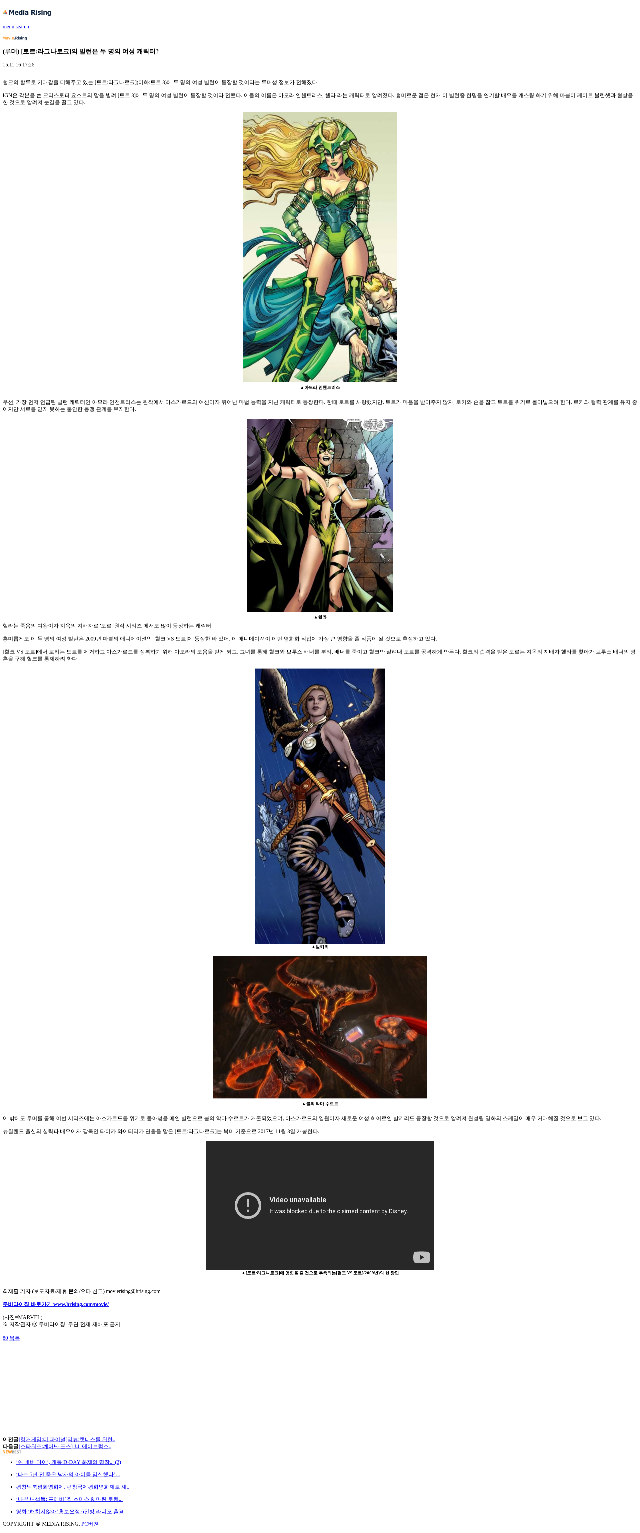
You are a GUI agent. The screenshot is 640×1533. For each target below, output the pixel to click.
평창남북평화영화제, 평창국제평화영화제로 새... (73, 1487)
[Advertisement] (56, 1356)
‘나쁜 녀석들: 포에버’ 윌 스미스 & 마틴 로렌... (69, 1499)
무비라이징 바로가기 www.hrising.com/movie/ (56, 1304)
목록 (14, 1338)
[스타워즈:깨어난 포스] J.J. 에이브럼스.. (65, 1446)
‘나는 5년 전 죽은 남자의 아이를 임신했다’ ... (68, 1474)
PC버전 (90, 1524)
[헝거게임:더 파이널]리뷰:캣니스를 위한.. (67, 1439)
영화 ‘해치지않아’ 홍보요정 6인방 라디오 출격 (70, 1511)
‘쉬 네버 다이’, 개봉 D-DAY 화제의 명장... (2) (68, 1462)
